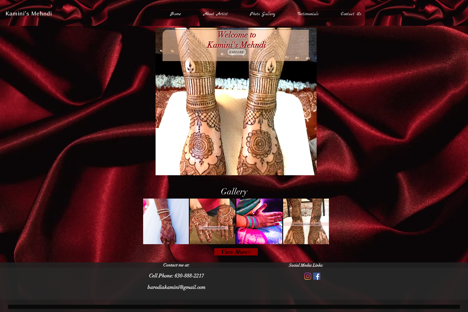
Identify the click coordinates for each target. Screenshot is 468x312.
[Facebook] (316, 276)
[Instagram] (307, 276)
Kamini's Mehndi (28, 13)
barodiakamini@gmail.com (176, 287)
